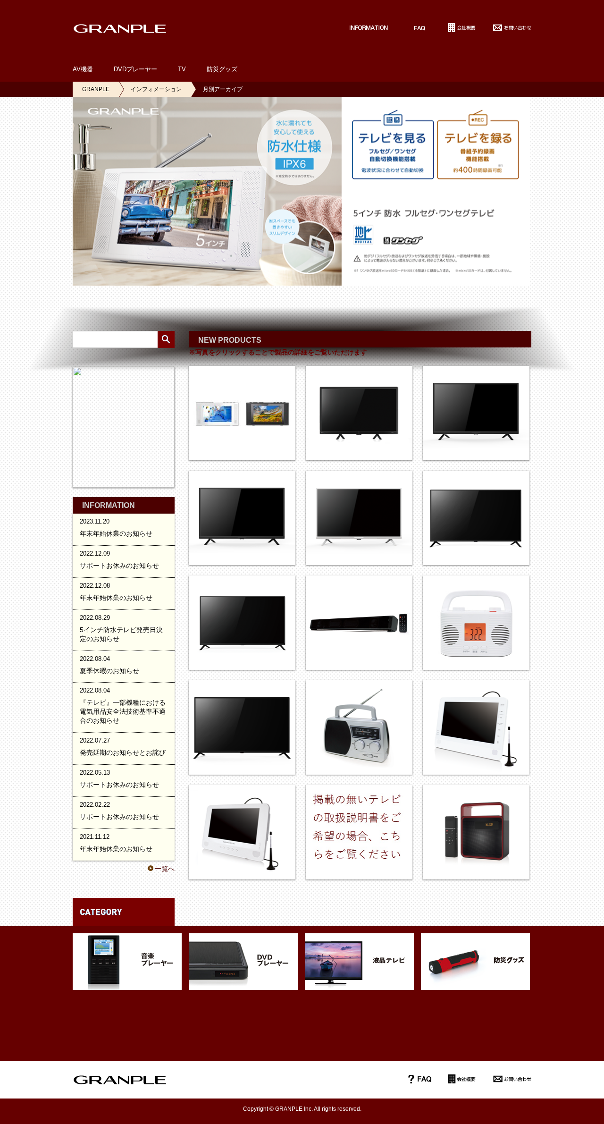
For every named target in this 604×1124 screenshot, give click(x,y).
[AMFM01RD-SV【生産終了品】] (359, 727)
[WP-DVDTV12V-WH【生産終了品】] (476, 727)
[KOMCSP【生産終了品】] (476, 832)
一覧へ (165, 868)
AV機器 (83, 69)
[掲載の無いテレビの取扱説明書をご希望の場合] (359, 832)
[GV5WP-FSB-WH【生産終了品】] (242, 413)
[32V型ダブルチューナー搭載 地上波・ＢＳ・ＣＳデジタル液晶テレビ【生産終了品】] (476, 413)
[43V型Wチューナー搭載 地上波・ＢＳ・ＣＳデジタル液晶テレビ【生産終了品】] (242, 727)
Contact (512, 27)
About (462, 27)
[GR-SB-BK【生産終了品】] (359, 622)
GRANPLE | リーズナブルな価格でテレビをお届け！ (120, 28)
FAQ (419, 27)
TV (182, 69)
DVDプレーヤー (135, 69)
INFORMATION (362, 27)
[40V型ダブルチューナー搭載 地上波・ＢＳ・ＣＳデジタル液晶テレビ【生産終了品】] (476, 518)
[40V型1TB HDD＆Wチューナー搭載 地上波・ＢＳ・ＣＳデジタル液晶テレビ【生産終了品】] (242, 622)
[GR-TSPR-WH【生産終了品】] (476, 622)
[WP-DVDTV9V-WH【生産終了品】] (242, 832)
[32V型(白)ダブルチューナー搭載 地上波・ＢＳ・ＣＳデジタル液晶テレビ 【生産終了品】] (359, 518)
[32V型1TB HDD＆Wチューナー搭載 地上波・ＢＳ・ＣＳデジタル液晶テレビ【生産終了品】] (242, 518)
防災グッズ (222, 69)
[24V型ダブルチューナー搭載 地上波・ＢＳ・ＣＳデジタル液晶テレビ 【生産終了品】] (359, 413)
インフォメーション (156, 89)
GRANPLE (95, 89)
